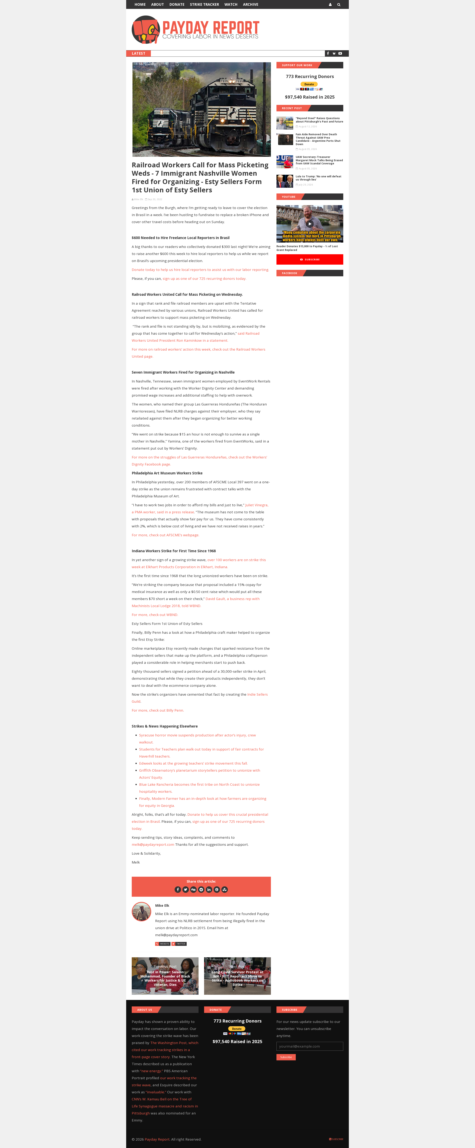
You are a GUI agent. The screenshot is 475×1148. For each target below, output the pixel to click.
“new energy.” (151, 1071)
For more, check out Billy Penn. (158, 710)
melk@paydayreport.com (153, 844)
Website (164, 943)
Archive (250, 4)
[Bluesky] (334, 53)
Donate (176, 4)
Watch (231, 4)
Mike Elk (138, 199)
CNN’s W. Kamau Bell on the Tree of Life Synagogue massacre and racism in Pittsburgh (165, 1106)
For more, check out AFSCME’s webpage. (166, 535)
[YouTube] (340, 53)
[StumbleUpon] (224, 889)
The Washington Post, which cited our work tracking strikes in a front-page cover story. (165, 1049)
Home (140, 4)
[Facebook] (328, 53)
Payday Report (157, 1139)
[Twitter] (185, 889)
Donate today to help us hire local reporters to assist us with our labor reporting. (200, 269)
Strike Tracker (204, 4)
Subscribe (312, 259)
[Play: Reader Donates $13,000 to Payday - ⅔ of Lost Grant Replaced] (309, 224)
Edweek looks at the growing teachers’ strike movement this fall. (193, 763)
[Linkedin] (209, 889)
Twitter (181, 943)
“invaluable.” (156, 1092)
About (157, 4)
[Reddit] (201, 889)
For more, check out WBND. (155, 614)
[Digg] (193, 889)
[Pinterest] (217, 889)
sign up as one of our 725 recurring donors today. (205, 278)
